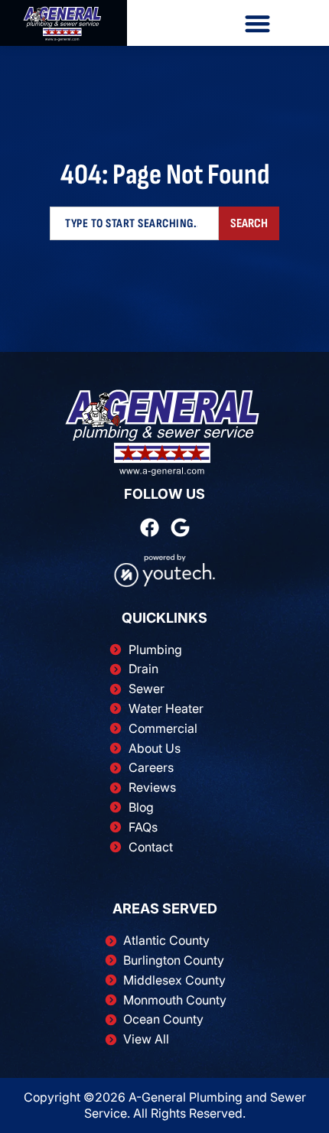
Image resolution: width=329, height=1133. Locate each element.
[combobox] (134, 223)
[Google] (180, 527)
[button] (258, 23)
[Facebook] (149, 527)
